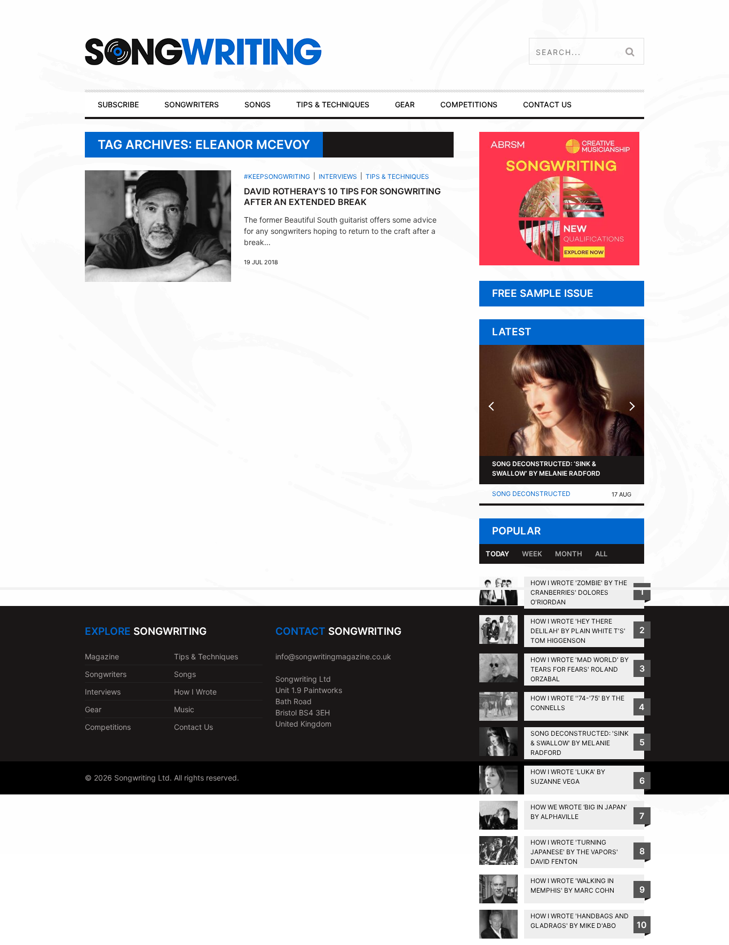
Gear (93, 709)
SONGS (257, 104)
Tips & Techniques (397, 176)
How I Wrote (195, 691)
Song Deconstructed (531, 494)
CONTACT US (547, 104)
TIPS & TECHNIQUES (332, 104)
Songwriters (105, 674)
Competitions (108, 726)
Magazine (102, 656)
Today (497, 553)
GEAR (405, 104)
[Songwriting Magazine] (266, 51)
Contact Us (193, 726)
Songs (185, 674)
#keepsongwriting (277, 176)
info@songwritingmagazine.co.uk (333, 656)
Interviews (338, 176)
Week (532, 553)
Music (184, 709)
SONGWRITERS (191, 104)
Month (568, 553)
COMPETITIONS (468, 104)
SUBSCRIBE (118, 104)
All (601, 553)
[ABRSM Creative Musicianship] (559, 262)
